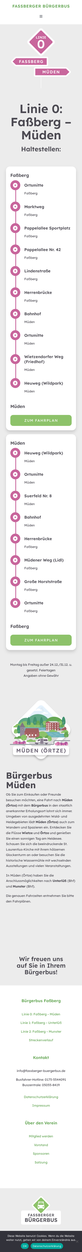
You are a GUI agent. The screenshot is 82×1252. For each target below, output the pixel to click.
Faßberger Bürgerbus (41, 6)
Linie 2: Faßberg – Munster (41, 1031)
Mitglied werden (41, 1136)
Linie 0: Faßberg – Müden (41, 1014)
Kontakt (41, 1057)
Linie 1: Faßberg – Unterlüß (41, 1023)
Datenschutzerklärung (41, 1097)
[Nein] (77, 1241)
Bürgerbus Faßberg (41, 1000)
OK (25, 1246)
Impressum (41, 1105)
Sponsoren (41, 1153)
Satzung (41, 1162)
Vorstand (41, 1145)
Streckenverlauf (41, 1040)
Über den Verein (41, 1122)
